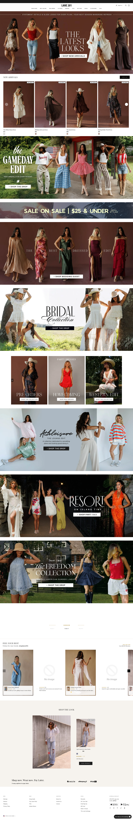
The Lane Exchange (85, 811)
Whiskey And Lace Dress (41, 130)
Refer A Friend (84, 808)
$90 (99, 131)
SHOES (86, 8)
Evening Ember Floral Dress (105, 130)
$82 (36, 131)
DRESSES (67, 8)
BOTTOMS (79, 8)
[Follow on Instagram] (113, 808)
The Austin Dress (70, 130)
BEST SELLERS (43, 8)
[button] (128, 670)
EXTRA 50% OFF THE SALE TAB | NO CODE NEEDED (66, 1)
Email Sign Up (84, 803)
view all (125, 77)
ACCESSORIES (93, 8)
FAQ (30, 803)
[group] (18, 673)
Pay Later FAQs (33, 801)
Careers (58, 803)
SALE (100, 8)
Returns (5, 801)
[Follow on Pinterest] (117, 808)
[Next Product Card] (126, 104)
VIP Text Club (84, 801)
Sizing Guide (32, 799)
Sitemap (5, 799)
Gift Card (83, 806)
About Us (58, 799)
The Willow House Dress (9, 130)
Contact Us (58, 801)
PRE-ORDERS (52, 8)
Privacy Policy (6, 806)
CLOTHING (60, 8)
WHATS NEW (34, 8)
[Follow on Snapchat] (124, 808)
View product (85, 763)
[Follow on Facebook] (110, 808)
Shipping (5, 803)
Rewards (83, 799)
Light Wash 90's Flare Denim (83, 749)
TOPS (73, 8)
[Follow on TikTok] (121, 808)
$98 (67, 131)
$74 (4, 131)
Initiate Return (32, 806)
